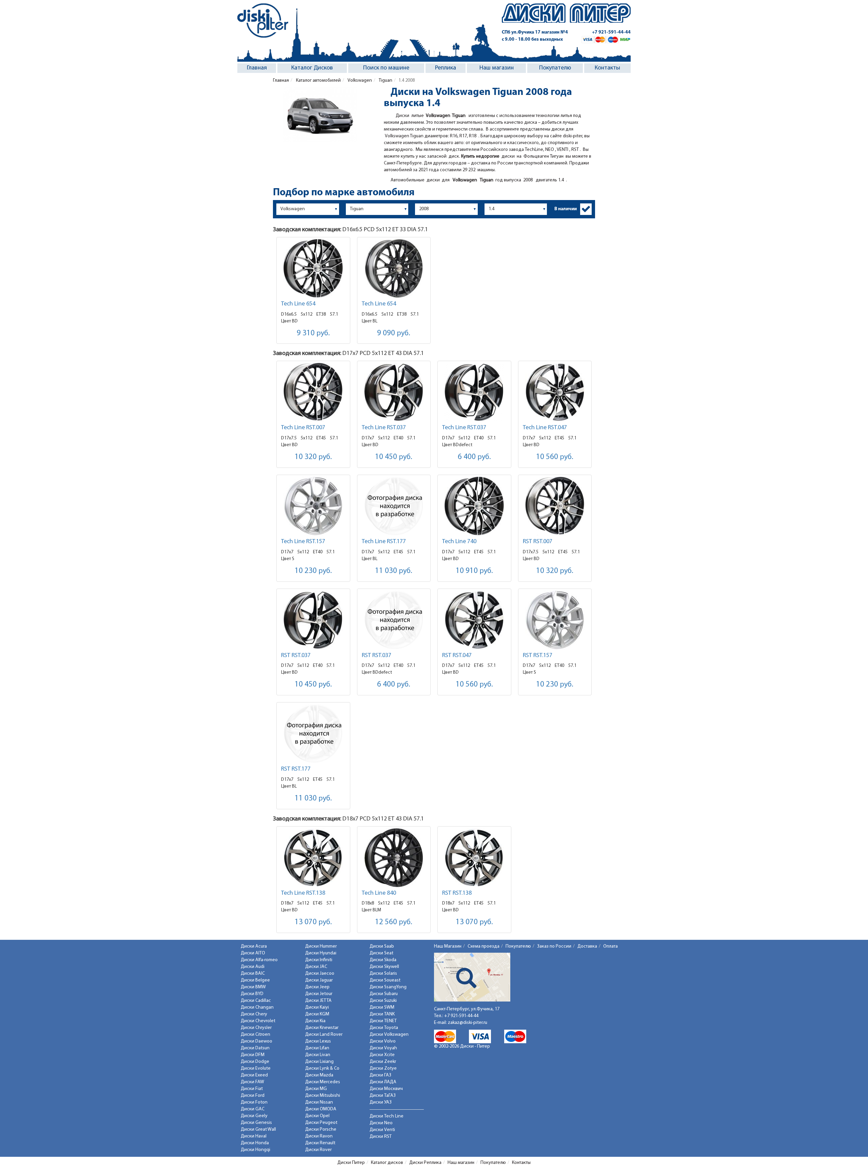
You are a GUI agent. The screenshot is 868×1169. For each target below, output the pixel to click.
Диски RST (381, 1136)
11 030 (393, 571)
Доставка (587, 946)
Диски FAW (252, 1082)
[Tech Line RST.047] (555, 392)
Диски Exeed (254, 1075)
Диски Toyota (384, 1027)
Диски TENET (383, 1021)
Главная (257, 68)
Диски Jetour (318, 993)
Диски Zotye (383, 1068)
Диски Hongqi (255, 1149)
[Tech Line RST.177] (394, 506)
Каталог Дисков (312, 68)
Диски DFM (252, 1054)
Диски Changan (257, 1007)
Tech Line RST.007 (303, 428)
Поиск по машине (386, 68)
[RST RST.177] (313, 733)
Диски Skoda (383, 960)
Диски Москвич (386, 1088)
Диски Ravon (319, 1136)
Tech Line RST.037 (384, 428)
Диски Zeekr (383, 1061)
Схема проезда (483, 946)
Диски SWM (382, 1007)
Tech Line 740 (459, 542)
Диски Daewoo (256, 1041)
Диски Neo (381, 1123)
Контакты (607, 68)
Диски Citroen (255, 1034)
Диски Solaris (383, 973)
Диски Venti (382, 1129)
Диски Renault (320, 1143)
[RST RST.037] (313, 620)
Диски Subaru (384, 993)
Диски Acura (254, 946)
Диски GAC (252, 1109)
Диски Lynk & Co (322, 1068)
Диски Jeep (317, 987)
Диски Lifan (317, 1048)
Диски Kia (315, 1021)
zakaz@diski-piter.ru (467, 1022)
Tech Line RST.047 (545, 428)
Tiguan (385, 80)
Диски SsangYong (388, 987)
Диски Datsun (255, 1048)
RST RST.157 (537, 656)
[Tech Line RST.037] (394, 392)
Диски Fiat (252, 1088)
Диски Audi (252, 966)
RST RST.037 (296, 656)
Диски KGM (317, 1014)
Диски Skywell (384, 966)
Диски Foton (254, 1102)
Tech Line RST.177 (384, 542)
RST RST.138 (457, 893)
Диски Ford (252, 1095)
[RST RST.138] (474, 857)
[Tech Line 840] (394, 857)
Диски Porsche (320, 1129)
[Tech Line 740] (474, 506)
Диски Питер (351, 1162)
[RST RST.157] (555, 620)
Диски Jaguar (319, 980)
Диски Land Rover (323, 1034)
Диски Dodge (255, 1061)
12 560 (393, 922)
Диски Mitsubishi (322, 1095)
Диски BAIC (253, 973)
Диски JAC (316, 966)
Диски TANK (382, 1014)
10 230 (313, 571)
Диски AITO (253, 953)
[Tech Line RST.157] (313, 506)
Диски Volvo (383, 1041)
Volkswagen (359, 80)
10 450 (393, 457)
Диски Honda (255, 1143)
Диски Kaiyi (317, 1007)
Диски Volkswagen (389, 1034)
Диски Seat (381, 953)
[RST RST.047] (474, 620)
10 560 (554, 457)
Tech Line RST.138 (303, 893)
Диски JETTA (318, 1000)
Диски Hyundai (320, 953)
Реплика (445, 68)
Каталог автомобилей (318, 80)
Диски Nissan (319, 1102)
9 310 (313, 333)
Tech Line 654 (298, 304)
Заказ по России (554, 946)
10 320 (313, 457)
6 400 (474, 457)
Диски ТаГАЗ (383, 1095)
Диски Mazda (319, 1075)
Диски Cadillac (256, 1000)
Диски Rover (318, 1149)
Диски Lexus (318, 1041)
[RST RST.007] (555, 506)
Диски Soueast (385, 980)
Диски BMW (253, 987)
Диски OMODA (320, 1109)
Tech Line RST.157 (303, 542)
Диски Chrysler (256, 1027)
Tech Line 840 (379, 893)
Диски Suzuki (383, 1000)
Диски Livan (317, 1054)
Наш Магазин (447, 946)
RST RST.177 (296, 769)
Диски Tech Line (386, 1116)
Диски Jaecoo (319, 973)
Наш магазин (496, 68)
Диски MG (316, 1088)
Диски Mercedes (322, 1082)
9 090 (393, 333)
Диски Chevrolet (258, 1021)
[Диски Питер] (262, 20)
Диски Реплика (425, 1162)
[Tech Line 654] (313, 268)
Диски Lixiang (319, 1061)
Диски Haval (254, 1136)
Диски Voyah (383, 1048)
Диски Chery (254, 1014)
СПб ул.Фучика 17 (535, 32)
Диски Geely (254, 1115)
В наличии (565, 209)
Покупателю (555, 68)
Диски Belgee (255, 980)
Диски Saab (382, 946)
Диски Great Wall (258, 1129)
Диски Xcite (382, 1054)
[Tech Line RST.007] (313, 392)
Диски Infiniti (318, 960)
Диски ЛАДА (383, 1082)
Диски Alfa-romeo (259, 960)
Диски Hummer (321, 946)
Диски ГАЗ (380, 1075)
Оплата (610, 946)
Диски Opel (317, 1115)
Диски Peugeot (321, 1122)
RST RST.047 (457, 656)
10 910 (474, 571)
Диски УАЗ (381, 1102)
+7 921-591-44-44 (611, 32)
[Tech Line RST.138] (313, 857)
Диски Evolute (256, 1068)
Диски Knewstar (321, 1027)
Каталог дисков (387, 1162)
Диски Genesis (256, 1122)
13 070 (313, 922)
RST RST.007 (537, 542)
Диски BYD (252, 993)
